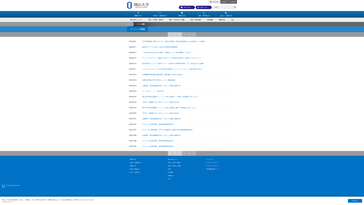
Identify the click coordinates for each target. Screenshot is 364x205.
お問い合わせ (187, 7)
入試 (169, 179)
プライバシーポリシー (212, 166)
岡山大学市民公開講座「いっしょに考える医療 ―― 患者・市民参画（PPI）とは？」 (171, 96)
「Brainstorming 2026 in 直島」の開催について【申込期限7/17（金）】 (167, 52)
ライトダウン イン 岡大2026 (153, 91)
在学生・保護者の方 (135, 162)
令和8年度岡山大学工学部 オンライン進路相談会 (158, 80)
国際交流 (170, 175)
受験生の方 (133, 159)
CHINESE (233, 2)
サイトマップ (210, 159)
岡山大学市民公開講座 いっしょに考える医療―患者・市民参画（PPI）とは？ (169, 107)
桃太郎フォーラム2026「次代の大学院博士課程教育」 (160, 47)
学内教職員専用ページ (212, 169)
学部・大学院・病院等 (174, 162)
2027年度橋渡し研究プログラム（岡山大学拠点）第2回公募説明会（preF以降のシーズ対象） (174, 41)
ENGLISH (224, 2)
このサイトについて (212, 162)
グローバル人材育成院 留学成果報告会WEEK (157, 124)
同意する (355, 200)
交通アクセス (204, 7)
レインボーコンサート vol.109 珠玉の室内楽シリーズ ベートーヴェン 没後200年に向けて (172, 69)
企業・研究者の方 (135, 169)
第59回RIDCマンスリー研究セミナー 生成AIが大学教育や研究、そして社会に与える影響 (172, 63)
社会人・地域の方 (135, 172)
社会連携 (170, 172)
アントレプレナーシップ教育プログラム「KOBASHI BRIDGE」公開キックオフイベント (171, 58)
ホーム (129, 24)
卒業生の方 (133, 166)
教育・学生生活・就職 (174, 166)
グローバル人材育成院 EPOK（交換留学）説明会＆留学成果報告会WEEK (167, 130)
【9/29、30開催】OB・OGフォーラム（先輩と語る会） (161, 102)
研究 (169, 169)
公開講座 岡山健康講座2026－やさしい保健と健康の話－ (162, 85)
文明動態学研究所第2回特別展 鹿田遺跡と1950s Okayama (162, 74)
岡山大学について (173, 159)
